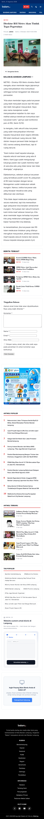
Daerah (23, 12)
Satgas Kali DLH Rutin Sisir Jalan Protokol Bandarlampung (21, 440)
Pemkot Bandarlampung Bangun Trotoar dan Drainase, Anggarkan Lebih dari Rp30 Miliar (23, 456)
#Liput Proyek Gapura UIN (13, 608)
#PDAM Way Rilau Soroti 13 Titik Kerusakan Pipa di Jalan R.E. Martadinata (21, 598)
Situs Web (7, 340)
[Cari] (32, 7)
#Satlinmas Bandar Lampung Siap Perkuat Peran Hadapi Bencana (20, 579)
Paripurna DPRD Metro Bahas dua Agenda (28, 278)
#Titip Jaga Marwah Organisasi (14, 593)
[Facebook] (15, 807)
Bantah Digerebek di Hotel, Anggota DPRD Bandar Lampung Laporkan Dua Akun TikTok (22, 479)
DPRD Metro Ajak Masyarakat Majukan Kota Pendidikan (26, 268)
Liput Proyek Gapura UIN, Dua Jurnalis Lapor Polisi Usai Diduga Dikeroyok (22, 432)
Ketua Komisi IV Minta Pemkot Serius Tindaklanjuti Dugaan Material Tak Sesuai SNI (23, 487)
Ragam (22, 760)
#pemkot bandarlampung (13, 574)
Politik (22, 753)
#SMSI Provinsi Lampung (31, 589)
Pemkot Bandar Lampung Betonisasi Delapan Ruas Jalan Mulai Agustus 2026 (23, 471)
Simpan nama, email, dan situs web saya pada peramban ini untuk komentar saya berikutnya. (20, 347)
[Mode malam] (36, 7)
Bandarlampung (10, 12)
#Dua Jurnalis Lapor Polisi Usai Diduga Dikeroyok (20, 604)
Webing (35, 814)
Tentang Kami (22, 786)
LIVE (27, 6)
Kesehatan (22, 756)
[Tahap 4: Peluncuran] (34, 634)
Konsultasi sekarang (20, 660)
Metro (6, 20)
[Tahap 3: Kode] (25, 634)
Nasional (32, 12)
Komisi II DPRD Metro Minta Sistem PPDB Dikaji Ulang (26, 258)
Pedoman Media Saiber (22, 797)
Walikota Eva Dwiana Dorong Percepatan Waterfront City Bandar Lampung (21, 495)
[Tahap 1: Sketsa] (7, 634)
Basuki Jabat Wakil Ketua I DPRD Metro (27, 287)
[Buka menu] (40, 7)
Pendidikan (22, 773)
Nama (6, 331)
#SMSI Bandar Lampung (12, 589)
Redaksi (22, 783)
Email (6, 335)
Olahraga (22, 770)
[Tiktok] (29, 807)
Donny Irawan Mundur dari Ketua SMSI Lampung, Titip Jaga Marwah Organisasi (21, 448)
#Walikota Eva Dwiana (31, 574)
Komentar (8, 313)
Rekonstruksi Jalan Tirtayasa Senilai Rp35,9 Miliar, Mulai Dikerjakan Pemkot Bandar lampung (22, 423)
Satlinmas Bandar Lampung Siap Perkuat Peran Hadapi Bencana (27, 512)
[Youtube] (24, 807)
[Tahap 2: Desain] (16, 634)
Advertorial (22, 763)
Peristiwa (22, 766)
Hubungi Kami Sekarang (22, 698)
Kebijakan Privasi (22, 793)
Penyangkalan (22, 790)
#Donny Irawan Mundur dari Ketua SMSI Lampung (20, 584)
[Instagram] (19, 807)
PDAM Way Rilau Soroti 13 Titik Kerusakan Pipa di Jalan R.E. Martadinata (23, 463)
